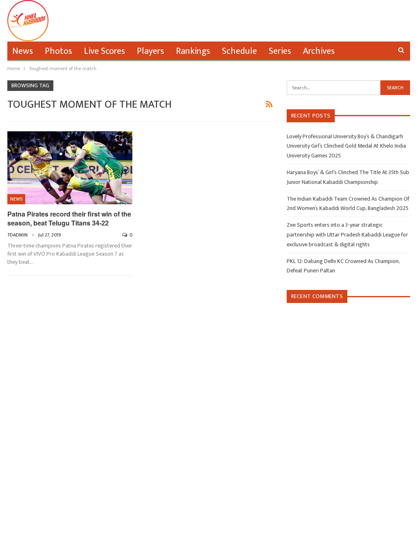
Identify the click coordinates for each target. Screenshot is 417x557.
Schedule (239, 51)
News (22, 51)
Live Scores (104, 51)
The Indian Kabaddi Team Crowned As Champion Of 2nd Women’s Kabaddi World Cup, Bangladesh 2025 (348, 203)
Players (150, 51)
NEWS (16, 199)
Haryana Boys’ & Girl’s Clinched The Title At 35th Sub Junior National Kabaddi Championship (348, 177)
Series (280, 51)
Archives (319, 51)
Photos (58, 51)
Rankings (193, 51)
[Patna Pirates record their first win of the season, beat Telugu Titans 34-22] (70, 167)
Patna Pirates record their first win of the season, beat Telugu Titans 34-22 (69, 218)
